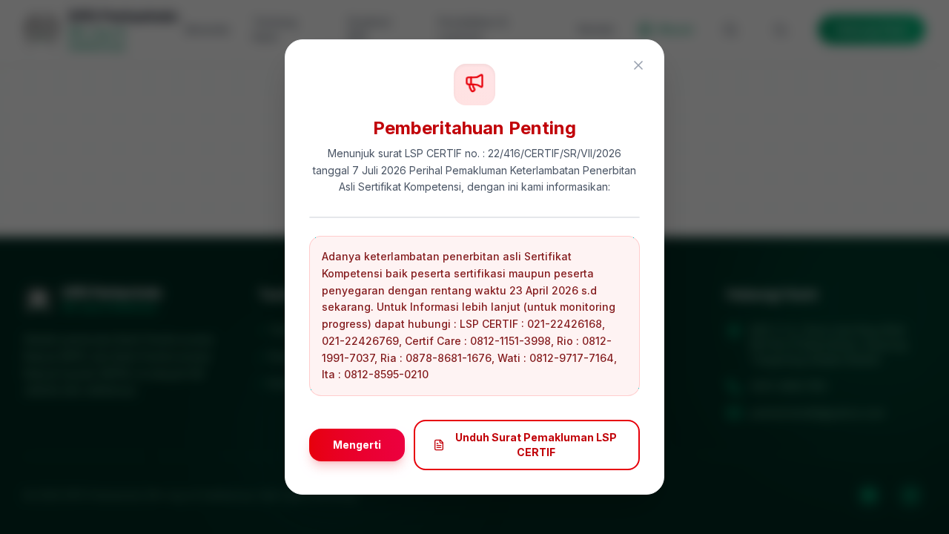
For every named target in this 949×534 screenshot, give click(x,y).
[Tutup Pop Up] (638, 65)
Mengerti (357, 444)
